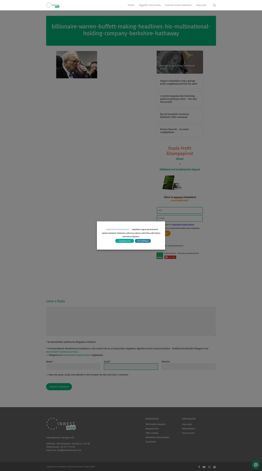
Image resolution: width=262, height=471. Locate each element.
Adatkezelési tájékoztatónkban (117, 229)
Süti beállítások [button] (143, 241)
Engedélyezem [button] (124, 241)
